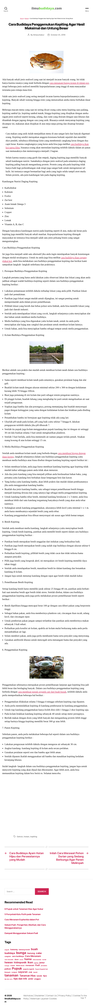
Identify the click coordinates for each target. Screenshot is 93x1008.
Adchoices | (29, 995)
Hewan (27, 18)
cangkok (8, 956)
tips (45, 975)
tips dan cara (8, 979)
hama (28, 959)
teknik (39, 976)
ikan (30, 962)
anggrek (7, 949)
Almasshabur (38, 35)
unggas (37, 979)
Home (21, 18)
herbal (44, 959)
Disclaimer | (40, 995)
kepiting (33, 836)
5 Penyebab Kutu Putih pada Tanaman (23, 914)
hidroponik (20, 962)
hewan (26, 836)
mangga (7, 965)
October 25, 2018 (58, 35)
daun (17, 959)
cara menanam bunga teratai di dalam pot (69, 83)
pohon (8, 969)
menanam (30, 965)
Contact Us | (52, 995)
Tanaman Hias (28, 975)
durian (21, 959)
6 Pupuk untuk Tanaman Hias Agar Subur (24, 909)
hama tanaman (37, 959)
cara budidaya (18, 956)
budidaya (10, 953)
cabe (39, 953)
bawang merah (24, 949)
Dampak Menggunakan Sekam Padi (21, 933)
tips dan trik (20, 978)
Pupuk (17, 968)
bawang (14, 949)
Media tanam (20, 965)
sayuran (22, 971)
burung (31, 953)
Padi (37, 965)
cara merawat (9, 959)
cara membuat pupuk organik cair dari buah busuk (42, 691)
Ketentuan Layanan (40, 998)
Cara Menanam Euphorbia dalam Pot (22, 919)
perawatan (44, 965)
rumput (14, 972)
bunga (21, 953)
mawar (12, 965)
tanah (35, 972)
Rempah (7, 972)
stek (30, 972)
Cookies (53, 998)
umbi (30, 978)
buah (34, 949)
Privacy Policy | (65, 995)
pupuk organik (28, 969)
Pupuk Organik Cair (41, 969)
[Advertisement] (46, 804)
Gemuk (20, 836)
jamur (42, 962)
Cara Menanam (33, 956)
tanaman (11, 975)
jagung (36, 963)
